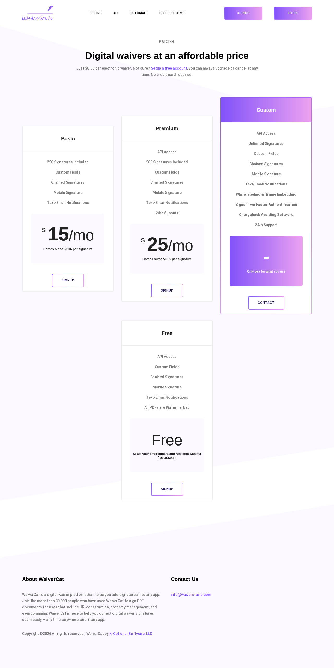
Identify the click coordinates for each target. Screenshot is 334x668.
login (293, 13)
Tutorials (139, 13)
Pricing (96, 13)
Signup (243, 13)
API (115, 13)
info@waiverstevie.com (191, 594)
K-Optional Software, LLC (130, 634)
